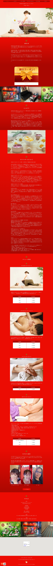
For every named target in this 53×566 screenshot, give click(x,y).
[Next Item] (51, 94)
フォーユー (26, 5)
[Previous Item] (1, 94)
